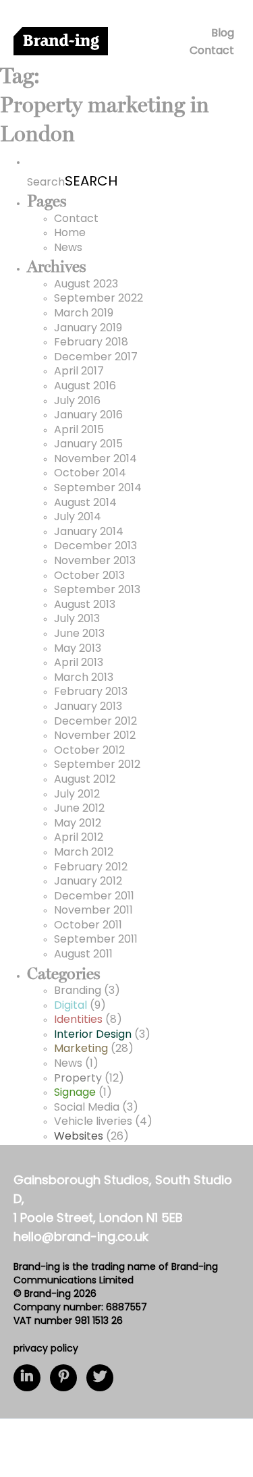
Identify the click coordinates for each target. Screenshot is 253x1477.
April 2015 (79, 430)
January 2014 (88, 532)
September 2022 (98, 299)
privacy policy (45, 1349)
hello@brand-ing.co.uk (80, 1238)
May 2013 (77, 649)
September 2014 (98, 488)
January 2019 (88, 328)
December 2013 (95, 546)
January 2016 (88, 415)
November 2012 (95, 736)
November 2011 (93, 910)
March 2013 (83, 678)
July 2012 (77, 794)
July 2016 (77, 401)
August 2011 (83, 954)
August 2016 (85, 386)
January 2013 (88, 707)
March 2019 (83, 313)
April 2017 (79, 371)
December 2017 (96, 357)
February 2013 (91, 692)
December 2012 (95, 722)
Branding (77, 991)
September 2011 (96, 940)
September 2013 (97, 590)
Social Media (86, 1108)
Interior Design (93, 1035)
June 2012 (79, 809)
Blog (222, 33)
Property (78, 1079)
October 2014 (90, 473)
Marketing (81, 1049)
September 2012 (97, 765)
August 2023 (86, 284)
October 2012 (89, 751)
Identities (78, 1020)
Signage (75, 1093)
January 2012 (88, 881)
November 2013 (95, 561)
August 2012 (84, 780)
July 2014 (77, 517)
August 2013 (84, 605)
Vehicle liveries (93, 1122)
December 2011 (94, 896)
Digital (70, 1006)
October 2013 (89, 576)
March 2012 (83, 852)
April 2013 (78, 663)
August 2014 (85, 503)
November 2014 (95, 459)
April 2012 (78, 838)
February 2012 (91, 867)
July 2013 (77, 619)
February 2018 (91, 342)
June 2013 (79, 634)
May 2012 (77, 823)
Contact (212, 51)
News (68, 248)
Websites (78, 1137)
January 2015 (88, 444)
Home (70, 233)
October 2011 (88, 925)
